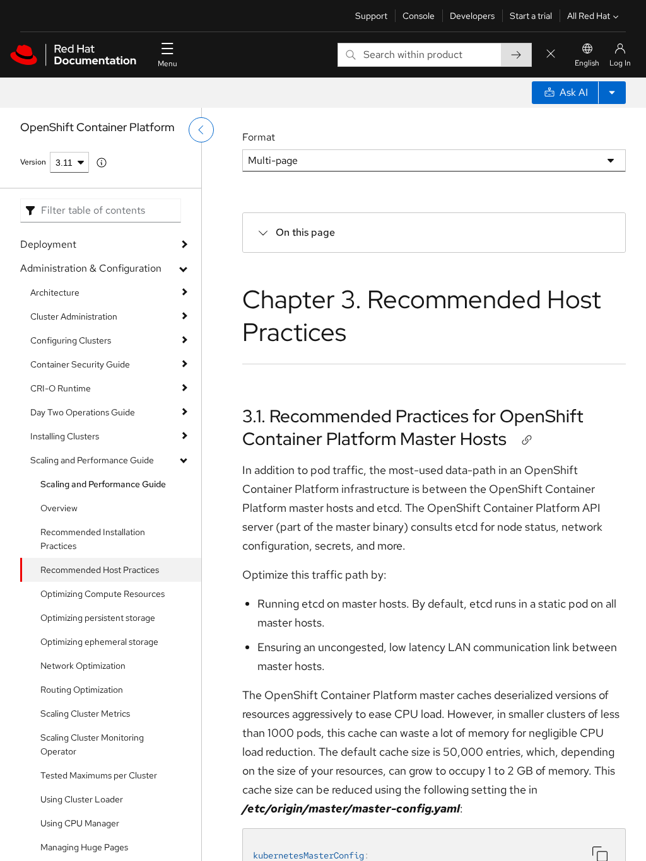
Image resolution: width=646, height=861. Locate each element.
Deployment (48, 244)
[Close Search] (551, 54)
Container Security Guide (80, 364)
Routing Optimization (81, 689)
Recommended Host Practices (99, 569)
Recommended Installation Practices (92, 539)
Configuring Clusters (70, 340)
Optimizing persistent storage (97, 617)
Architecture (54, 292)
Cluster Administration (73, 316)
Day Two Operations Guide (82, 412)
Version (33, 162)
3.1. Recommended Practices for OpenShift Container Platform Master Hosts (413, 427)
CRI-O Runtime (60, 388)
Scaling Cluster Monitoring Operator (92, 744)
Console (418, 15)
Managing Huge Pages (84, 847)
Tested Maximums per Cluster (98, 775)
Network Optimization (83, 665)
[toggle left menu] (201, 129)
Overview (59, 508)
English (587, 63)
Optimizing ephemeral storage (99, 641)
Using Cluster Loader (81, 799)
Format (258, 137)
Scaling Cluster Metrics (85, 713)
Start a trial (531, 15)
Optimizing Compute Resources (102, 593)
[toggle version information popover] (101, 162)
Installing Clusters (64, 436)
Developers (472, 15)
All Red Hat (588, 15)
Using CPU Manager (79, 823)
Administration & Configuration (91, 268)
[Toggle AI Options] (612, 92)
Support (371, 15)
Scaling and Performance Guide (92, 460)
